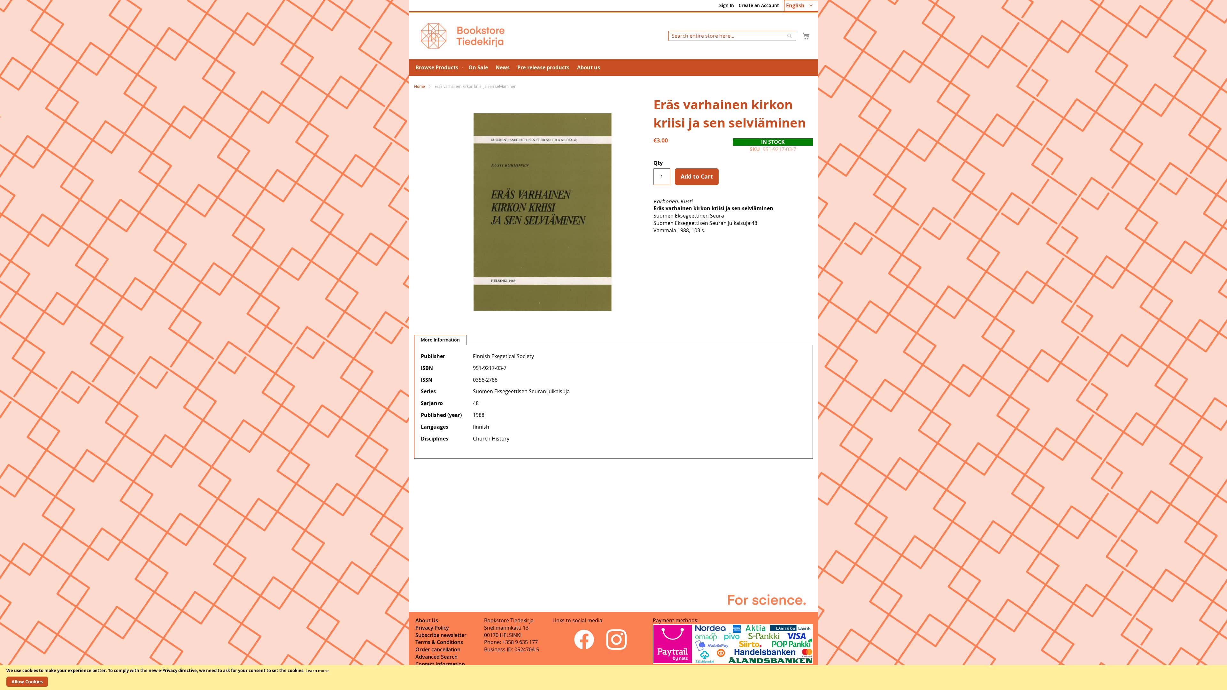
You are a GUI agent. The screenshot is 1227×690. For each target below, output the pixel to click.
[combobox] (732, 36)
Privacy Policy (432, 627)
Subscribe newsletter (441, 635)
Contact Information (440, 664)
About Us (426, 620)
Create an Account (759, 5)
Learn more (316, 670)
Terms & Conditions (439, 642)
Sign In (726, 5)
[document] (613, 677)
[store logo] (463, 36)
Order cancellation (437, 649)
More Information (440, 340)
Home (419, 86)
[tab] (440, 340)
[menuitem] (438, 67)
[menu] (613, 67)
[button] (801, 5)
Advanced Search (436, 656)
